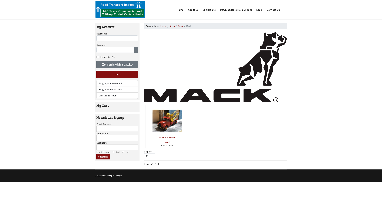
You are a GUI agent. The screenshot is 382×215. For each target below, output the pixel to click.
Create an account (108, 95)
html (117, 151)
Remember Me (107, 56)
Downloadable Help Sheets (236, 9)
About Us (193, 9)
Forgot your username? (111, 89)
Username (101, 33)
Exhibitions (209, 9)
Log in (117, 74)
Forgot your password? (110, 83)
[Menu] (285, 10)
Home (180, 9)
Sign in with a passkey (119, 64)
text (126, 151)
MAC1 (167, 141)
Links (259, 9)
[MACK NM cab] (167, 121)
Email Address (104, 124)
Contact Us (273, 9)
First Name (102, 133)
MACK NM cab (167, 137)
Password (101, 45)
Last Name (101, 142)
